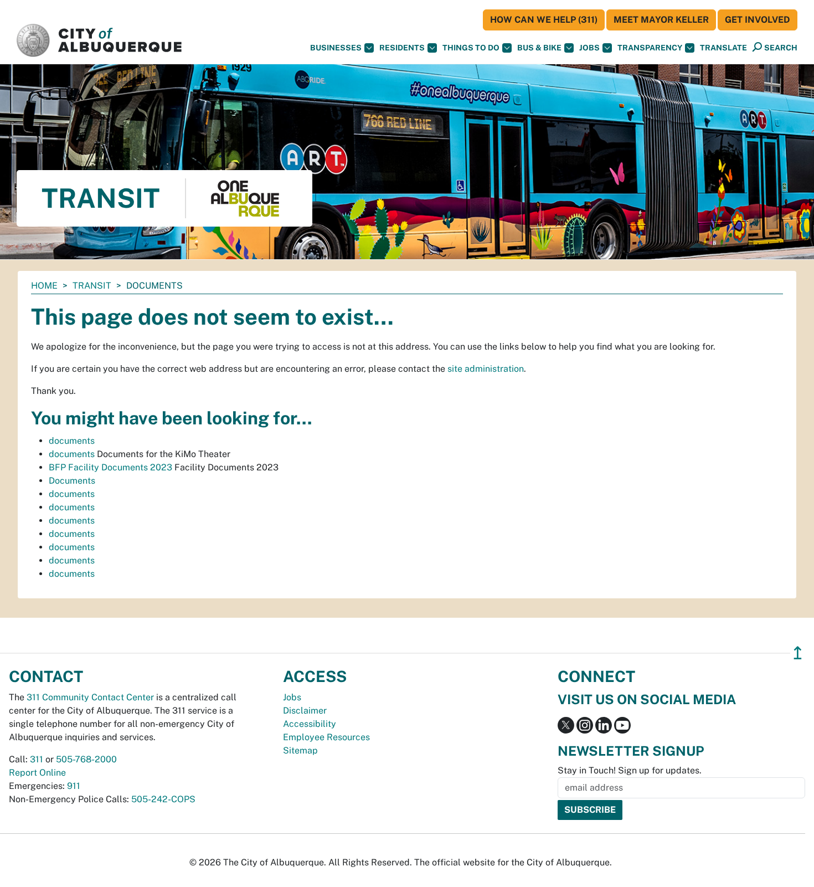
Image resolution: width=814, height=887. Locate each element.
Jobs (589, 47)
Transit (92, 285)
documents (72, 440)
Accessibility (309, 724)
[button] (723, 48)
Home (44, 285)
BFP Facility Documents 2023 (110, 467)
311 (36, 759)
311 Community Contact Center (90, 697)
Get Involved (757, 19)
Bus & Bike (539, 47)
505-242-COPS (163, 799)
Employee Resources (326, 737)
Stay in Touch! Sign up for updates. (630, 770)
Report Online (37, 772)
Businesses (336, 47)
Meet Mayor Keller (661, 19)
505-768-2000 (86, 759)
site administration (485, 368)
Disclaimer (305, 710)
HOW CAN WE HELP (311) (543, 19)
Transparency (649, 47)
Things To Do (470, 47)
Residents (402, 47)
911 (73, 786)
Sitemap (300, 750)
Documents (72, 480)
